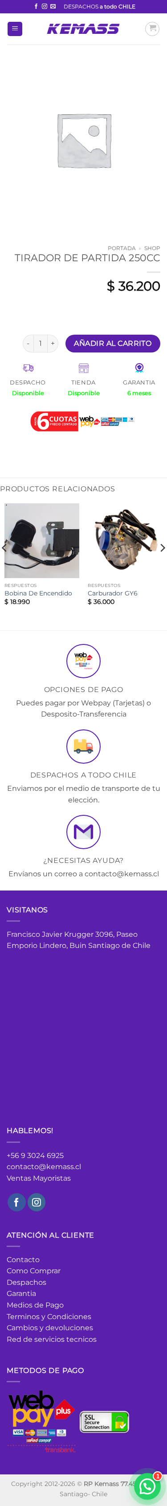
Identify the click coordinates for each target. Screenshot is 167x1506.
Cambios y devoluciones (50, 1328)
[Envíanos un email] (53, 7)
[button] (15, 29)
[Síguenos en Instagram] (44, 7)
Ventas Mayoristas (39, 1178)
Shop (152, 248)
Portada (122, 248)
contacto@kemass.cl (44, 1166)
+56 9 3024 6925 (35, 1155)
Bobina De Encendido (38, 593)
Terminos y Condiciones (49, 1316)
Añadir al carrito (112, 343)
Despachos (26, 1282)
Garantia (21, 1293)
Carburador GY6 (113, 593)
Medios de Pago (35, 1305)
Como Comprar (34, 1271)
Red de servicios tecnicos (52, 1339)
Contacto (23, 1259)
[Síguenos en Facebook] (36, 7)
